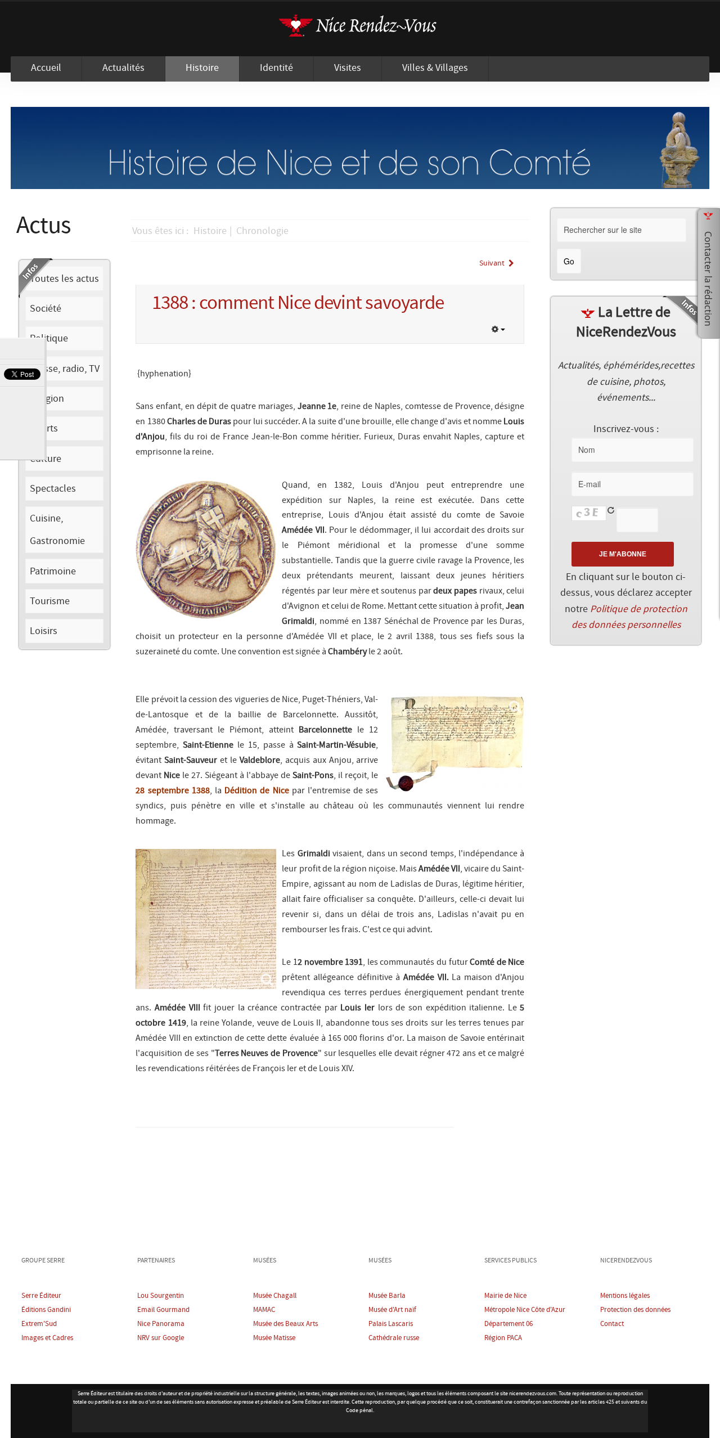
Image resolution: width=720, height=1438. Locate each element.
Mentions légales (625, 1296)
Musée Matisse (274, 1338)
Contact (612, 1324)
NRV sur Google (160, 1338)
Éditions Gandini (46, 1310)
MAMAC (264, 1310)
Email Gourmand (163, 1310)
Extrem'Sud (39, 1324)
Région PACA (503, 1338)
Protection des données (635, 1310)
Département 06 (508, 1324)
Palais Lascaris (390, 1324)
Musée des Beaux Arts (285, 1324)
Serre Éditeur (41, 1296)
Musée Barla (387, 1296)
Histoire (202, 68)
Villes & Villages (435, 68)
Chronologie (262, 231)
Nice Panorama (160, 1324)
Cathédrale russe (393, 1338)
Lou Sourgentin (160, 1296)
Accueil (46, 68)
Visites (347, 68)
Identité (276, 68)
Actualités (123, 68)
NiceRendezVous (360, 29)
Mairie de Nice (505, 1296)
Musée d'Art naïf (392, 1310)
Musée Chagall (274, 1296)
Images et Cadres (47, 1338)
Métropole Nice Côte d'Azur (524, 1310)
